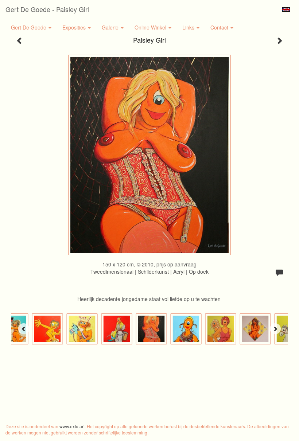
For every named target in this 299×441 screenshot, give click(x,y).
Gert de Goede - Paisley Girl (47, 9)
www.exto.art (72, 426)
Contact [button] (220, 27)
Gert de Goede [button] (29, 27)
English (286, 9)
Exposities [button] (74, 27)
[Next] (275, 328)
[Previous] (23, 328)
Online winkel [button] (151, 27)
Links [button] (189, 27)
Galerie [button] (111, 27)
